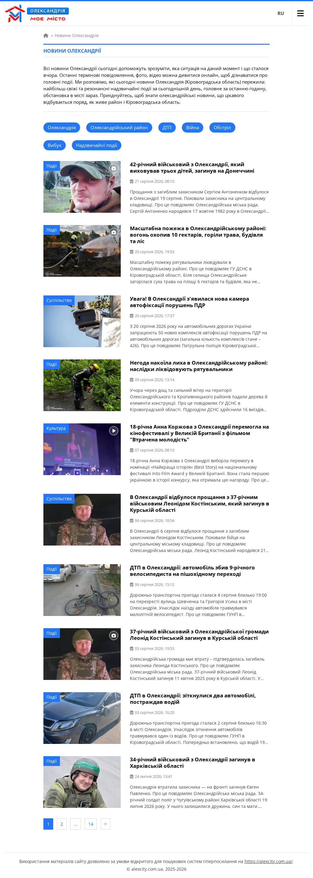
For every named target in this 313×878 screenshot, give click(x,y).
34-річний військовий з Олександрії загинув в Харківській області (192, 762)
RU (281, 13)
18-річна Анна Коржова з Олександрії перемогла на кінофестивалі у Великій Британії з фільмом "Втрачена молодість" (199, 433)
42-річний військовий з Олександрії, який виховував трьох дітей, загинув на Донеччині (192, 167)
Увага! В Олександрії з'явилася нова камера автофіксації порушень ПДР (189, 302)
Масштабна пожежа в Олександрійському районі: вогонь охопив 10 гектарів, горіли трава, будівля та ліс (198, 235)
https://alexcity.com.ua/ (269, 861)
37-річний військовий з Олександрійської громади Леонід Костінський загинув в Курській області (199, 634)
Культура (56, 428)
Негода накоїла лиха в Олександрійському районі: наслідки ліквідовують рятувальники (199, 366)
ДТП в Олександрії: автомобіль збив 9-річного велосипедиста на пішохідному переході (192, 570)
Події (51, 166)
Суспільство (59, 300)
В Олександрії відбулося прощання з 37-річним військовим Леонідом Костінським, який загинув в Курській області (199, 503)
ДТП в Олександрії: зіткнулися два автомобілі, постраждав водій (193, 698)
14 (90, 824)
